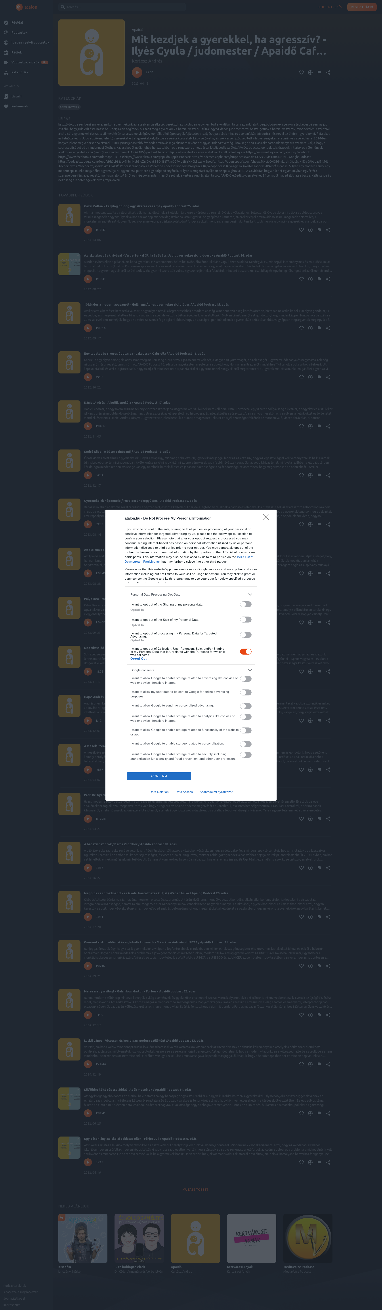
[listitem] (191, 594)
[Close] (267, 518)
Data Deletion (159, 792)
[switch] (246, 604)
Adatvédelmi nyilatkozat (216, 792)
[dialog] (191, 655)
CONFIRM (159, 776)
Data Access (184, 792)
